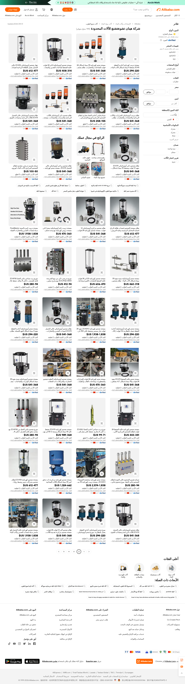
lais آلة (54, 191)
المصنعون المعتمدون (100, 615)
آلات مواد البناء (106, 24)
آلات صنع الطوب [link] (92, 24)
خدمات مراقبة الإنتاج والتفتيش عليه (131, 634)
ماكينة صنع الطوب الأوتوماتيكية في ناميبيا (103, 191)
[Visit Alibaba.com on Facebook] (34, 643)
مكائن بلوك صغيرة (31, 592)
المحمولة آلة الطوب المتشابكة (122, 586)
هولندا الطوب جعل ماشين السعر (73, 191)
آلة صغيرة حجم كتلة (130, 191)
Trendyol (119, 673)
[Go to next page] (59, 551)
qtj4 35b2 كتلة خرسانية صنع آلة (51, 586)
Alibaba (137, 24)
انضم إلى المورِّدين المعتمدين (25, 629)
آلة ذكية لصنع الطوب (27, 586)
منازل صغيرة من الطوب (166, 586)
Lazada (92, 673)
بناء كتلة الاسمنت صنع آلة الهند (126, 185)
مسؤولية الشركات (173, 625)
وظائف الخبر (48, 592)
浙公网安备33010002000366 (133, 680)
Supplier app (91, 661)
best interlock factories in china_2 (91, 592)
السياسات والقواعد (137, 639)
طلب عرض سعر (102, 620)
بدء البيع (33, 620)
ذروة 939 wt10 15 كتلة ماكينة (100, 185)
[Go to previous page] (89, 551)
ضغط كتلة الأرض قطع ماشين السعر (56, 185)
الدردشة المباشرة (65, 620)
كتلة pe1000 (170, 592)
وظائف (177, 629)
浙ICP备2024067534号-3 (157, 680)
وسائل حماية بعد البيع (136, 629)
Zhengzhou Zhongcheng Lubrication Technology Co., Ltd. (124, 76)
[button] (75, 9)
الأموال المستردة (66, 629)
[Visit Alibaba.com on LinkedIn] (29, 643)
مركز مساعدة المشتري (63, 615)
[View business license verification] (115, 680)
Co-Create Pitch (173, 620)
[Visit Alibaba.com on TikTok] (9, 643)
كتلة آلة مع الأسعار (136, 592)
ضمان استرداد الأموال (136, 620)
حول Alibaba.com (173, 610)
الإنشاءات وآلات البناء (123, 24)
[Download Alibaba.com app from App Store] (32, 661)
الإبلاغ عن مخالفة (66, 639)
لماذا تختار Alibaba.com (171, 615)
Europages (129, 673)
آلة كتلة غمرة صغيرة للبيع (98, 586)
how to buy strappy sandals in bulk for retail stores (106, 597)
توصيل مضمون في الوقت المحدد (132, 625)
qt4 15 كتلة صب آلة (146, 586)
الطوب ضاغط (79, 185)
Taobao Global (102, 673)
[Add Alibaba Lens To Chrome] (144, 661)
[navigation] (160, 288)
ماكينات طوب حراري (116, 592)
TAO (112, 673)
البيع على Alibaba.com (28, 615)
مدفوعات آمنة (139, 615)
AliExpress (57, 673)
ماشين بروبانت (154, 592)
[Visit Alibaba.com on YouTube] (14, 643)
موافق (148, 92)
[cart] (43, 10)
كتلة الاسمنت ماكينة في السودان (28, 185)
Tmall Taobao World (80, 673)
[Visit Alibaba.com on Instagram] (19, 643)
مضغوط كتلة (40, 191)
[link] (181, 660)
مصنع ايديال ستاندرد (65, 592)
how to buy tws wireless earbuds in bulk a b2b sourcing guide (152, 597)
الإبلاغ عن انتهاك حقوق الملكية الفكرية (58, 634)
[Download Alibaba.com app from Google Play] (13, 661)
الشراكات (32, 634)
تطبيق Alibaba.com (49, 661)
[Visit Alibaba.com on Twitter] (24, 643)
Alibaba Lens (170, 661)
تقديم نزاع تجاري (66, 625)
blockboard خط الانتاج (75, 586)
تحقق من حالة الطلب (28, 625)
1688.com (66, 673)
